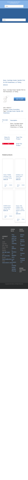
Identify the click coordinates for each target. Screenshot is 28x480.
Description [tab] (5, 120)
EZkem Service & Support (22, 242)
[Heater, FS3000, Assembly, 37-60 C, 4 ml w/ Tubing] (7, 166)
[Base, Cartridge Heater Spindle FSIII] (14, 65)
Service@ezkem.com (8, 259)
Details (10, 185)
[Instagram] (2, 270)
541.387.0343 (6, 252)
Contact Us (22, 254)
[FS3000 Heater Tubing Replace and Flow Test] (7, 197)
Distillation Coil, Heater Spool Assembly (19, 176)
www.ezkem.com (7, 262)
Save (9, 143)
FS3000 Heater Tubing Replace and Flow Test (7, 207)
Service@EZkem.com (14, 3)
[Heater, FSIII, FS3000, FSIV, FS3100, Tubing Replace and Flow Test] (20, 197)
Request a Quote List (22, 260)
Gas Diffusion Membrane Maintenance (14, 252)
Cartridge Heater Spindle (13, 111)
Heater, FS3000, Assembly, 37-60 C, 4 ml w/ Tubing (7, 176)
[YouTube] (6, 268)
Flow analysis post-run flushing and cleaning (14, 239)
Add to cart (19, 99)
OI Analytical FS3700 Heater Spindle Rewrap (14, 266)
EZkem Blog (22, 249)
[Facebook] (2, 268)
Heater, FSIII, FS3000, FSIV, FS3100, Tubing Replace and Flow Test (20, 209)
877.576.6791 (6, 256)
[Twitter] (4, 268)
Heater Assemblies (14, 109)
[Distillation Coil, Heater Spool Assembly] (20, 166)
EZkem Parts (22, 235)
